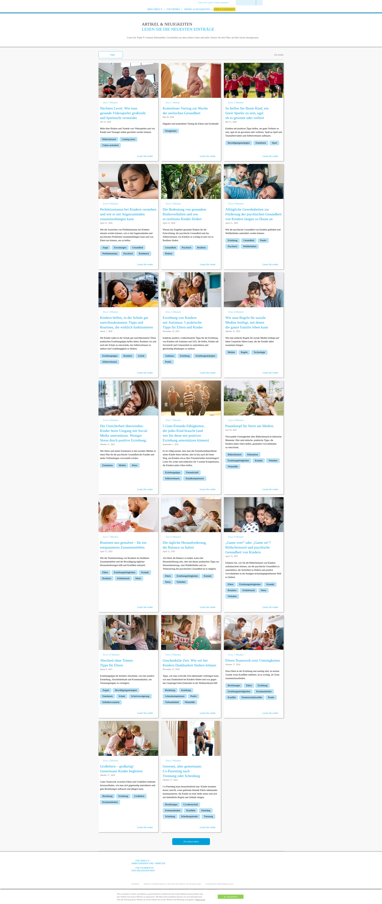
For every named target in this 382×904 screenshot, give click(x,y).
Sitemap (135, 884)
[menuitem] (214, 3)
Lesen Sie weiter (145, 156)
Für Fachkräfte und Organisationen (143, 869)
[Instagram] (234, 863)
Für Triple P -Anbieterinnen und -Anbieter (148, 862)
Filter (112, 55)
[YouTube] (226, 863)
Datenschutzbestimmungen (219, 884)
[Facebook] (218, 863)
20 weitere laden (191, 841)
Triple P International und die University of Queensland (172, 884)
